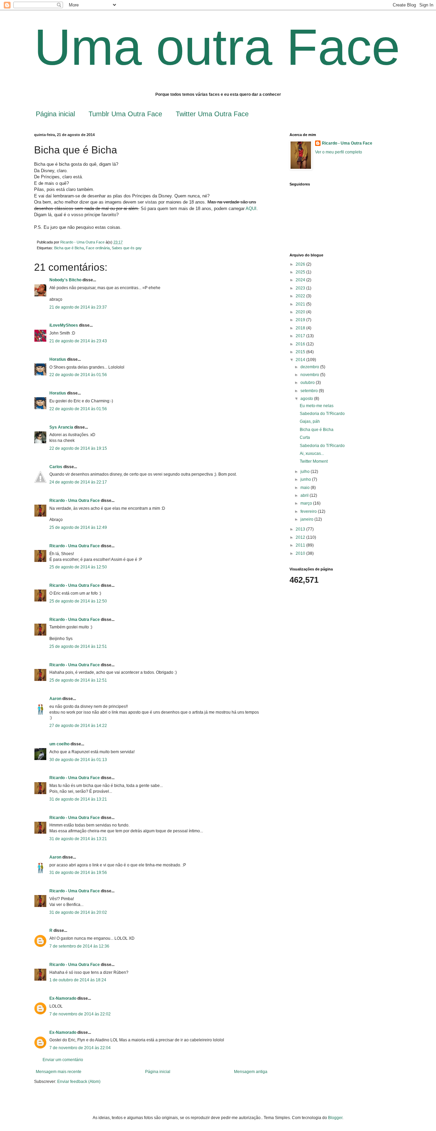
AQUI (251, 208)
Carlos (55, 466)
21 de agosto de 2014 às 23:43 (78, 341)
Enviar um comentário (63, 1059)
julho (305, 471)
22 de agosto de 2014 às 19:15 (78, 448)
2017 (301, 335)
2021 (301, 304)
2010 (301, 553)
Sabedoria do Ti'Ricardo (322, 413)
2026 (301, 264)
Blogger (335, 1117)
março (306, 503)
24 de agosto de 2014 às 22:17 (78, 482)
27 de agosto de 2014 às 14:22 (78, 725)
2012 (301, 537)
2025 (301, 272)
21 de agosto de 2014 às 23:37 (78, 307)
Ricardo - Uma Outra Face (74, 500)
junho (306, 479)
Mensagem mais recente (58, 1071)
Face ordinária (98, 248)
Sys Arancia (61, 427)
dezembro (310, 366)
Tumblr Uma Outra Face (125, 114)
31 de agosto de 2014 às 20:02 (78, 912)
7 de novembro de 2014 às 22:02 (80, 1014)
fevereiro (309, 511)
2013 (301, 529)
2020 (301, 312)
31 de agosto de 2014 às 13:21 (78, 799)
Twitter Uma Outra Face (212, 114)
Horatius (57, 359)
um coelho (59, 744)
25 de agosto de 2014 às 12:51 (78, 646)
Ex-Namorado (62, 998)
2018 (301, 328)
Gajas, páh (310, 421)
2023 (301, 288)
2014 (301, 359)
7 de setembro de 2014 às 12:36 (79, 946)
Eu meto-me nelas (316, 405)
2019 (301, 319)
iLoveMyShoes (63, 325)
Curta (305, 437)
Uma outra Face (217, 47)
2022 (301, 296)
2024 (301, 280)
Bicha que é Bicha (69, 248)
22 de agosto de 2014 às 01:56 (78, 374)
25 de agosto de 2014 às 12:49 (78, 527)
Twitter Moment (314, 461)
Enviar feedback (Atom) (78, 1081)
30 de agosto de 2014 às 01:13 (78, 759)
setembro (309, 390)
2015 (301, 351)
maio (305, 487)
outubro (308, 382)
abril (305, 495)
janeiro (307, 519)
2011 (301, 545)
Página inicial (55, 114)
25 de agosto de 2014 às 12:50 (78, 567)
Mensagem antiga (250, 1071)
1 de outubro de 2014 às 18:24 (77, 980)
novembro (310, 374)
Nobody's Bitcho (65, 280)
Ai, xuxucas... (312, 453)
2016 (301, 344)
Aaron (55, 698)
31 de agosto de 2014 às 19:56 (78, 872)
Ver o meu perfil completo (338, 152)
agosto (307, 398)
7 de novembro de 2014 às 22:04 (80, 1047)
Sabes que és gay (127, 248)
